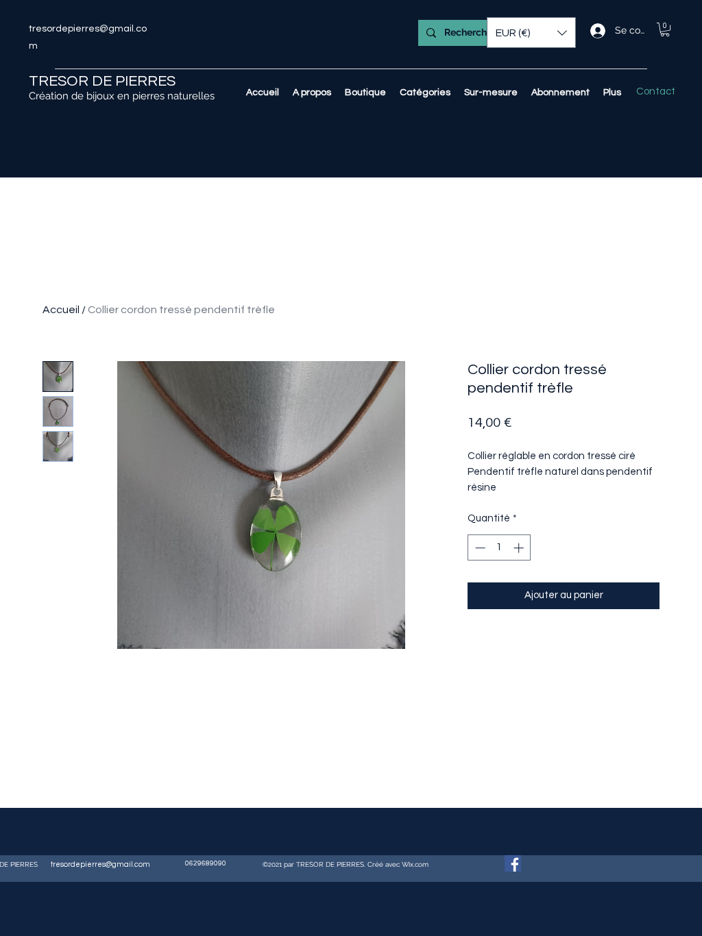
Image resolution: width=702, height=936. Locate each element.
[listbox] (531, 32)
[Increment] (520, 548)
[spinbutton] (499, 548)
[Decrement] (479, 548)
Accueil (61, 309)
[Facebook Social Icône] (513, 863)
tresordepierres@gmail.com (100, 864)
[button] (665, 29)
